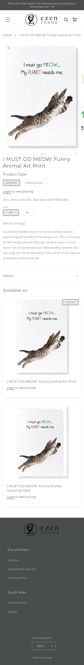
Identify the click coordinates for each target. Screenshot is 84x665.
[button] (8, 19)
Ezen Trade (46, 657)
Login (7, 191)
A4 (11, 212)
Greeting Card (34, 182)
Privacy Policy (17, 602)
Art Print (11, 182)
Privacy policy (17, 578)
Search (12, 611)
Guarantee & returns (21, 569)
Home (7, 35)
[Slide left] (8, 154)
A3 (27, 212)
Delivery (13, 560)
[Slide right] (75, 154)
